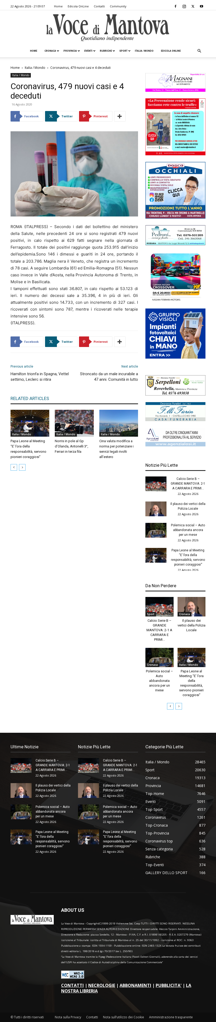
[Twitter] (193, 6)
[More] (120, 116)
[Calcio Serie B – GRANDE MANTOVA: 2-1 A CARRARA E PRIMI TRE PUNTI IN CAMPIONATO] (155, 483)
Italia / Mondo (144, 51)
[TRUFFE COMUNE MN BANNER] (175, 153)
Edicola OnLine (78, 6)
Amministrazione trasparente (171, 1017)
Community (118, 6)
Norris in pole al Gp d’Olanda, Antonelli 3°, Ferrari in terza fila (71, 446)
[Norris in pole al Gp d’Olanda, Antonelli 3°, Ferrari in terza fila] (74, 423)
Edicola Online (171, 51)
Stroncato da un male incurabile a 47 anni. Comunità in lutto (109, 377)
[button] (199, 51)
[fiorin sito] (175, 419)
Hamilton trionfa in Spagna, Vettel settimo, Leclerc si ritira (40, 377)
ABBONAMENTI (135, 985)
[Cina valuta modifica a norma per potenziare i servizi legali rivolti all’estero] (118, 423)
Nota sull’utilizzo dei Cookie (123, 1017)
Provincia (70, 51)
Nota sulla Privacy (68, 1017)
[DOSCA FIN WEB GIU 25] (175, 217)
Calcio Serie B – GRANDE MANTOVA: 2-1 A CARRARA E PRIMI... (188, 483)
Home (58, 6)
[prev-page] (14, 467)
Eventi (88, 51)
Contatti (99, 6)
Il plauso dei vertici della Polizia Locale (191, 625)
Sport (123, 51)
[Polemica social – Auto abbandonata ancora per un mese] (155, 530)
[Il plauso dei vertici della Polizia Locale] (155, 509)
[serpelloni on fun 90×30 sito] (175, 394)
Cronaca (50, 51)
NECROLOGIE (101, 985)
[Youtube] (201, 6)
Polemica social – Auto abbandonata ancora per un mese (188, 530)
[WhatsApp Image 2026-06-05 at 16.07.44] (175, 300)
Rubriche (106, 51)
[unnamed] (175, 444)
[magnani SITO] (175, 90)
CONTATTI (72, 985)
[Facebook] (175, 6)
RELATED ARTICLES (30, 398)
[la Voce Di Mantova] (108, 27)
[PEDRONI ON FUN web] (175, 243)
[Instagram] (184, 6)
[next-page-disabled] (22, 467)
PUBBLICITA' (168, 985)
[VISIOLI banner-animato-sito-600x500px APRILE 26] (175, 357)
